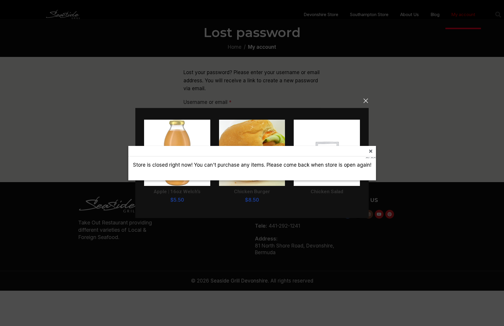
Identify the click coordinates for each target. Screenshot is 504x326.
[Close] (365, 100)
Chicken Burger (252, 191)
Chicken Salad (327, 191)
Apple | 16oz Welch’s (177, 191)
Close (370, 157)
